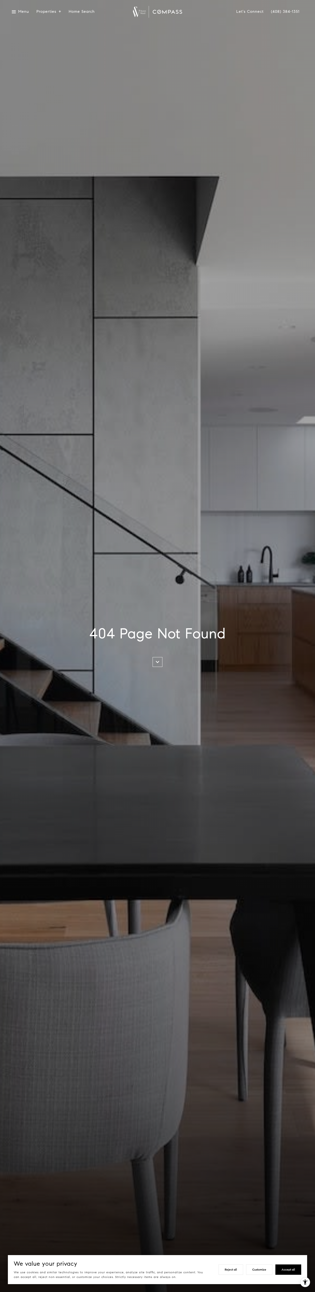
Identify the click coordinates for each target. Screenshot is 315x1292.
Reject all (231, 1269)
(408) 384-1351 (285, 12)
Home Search (82, 12)
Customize (259, 1269)
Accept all (288, 1269)
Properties (46, 12)
